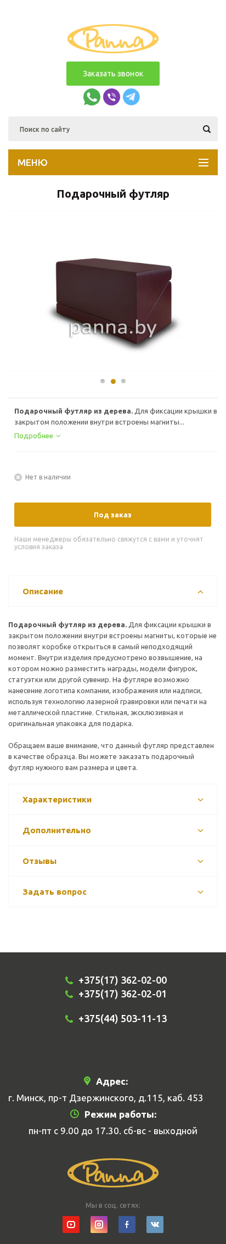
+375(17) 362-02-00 (122, 979)
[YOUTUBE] (71, 1224)
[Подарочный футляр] (113, 296)
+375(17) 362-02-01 (122, 993)
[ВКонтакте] (154, 1224)
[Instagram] (99, 1224)
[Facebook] (126, 1224)
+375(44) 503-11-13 (122, 1018)
